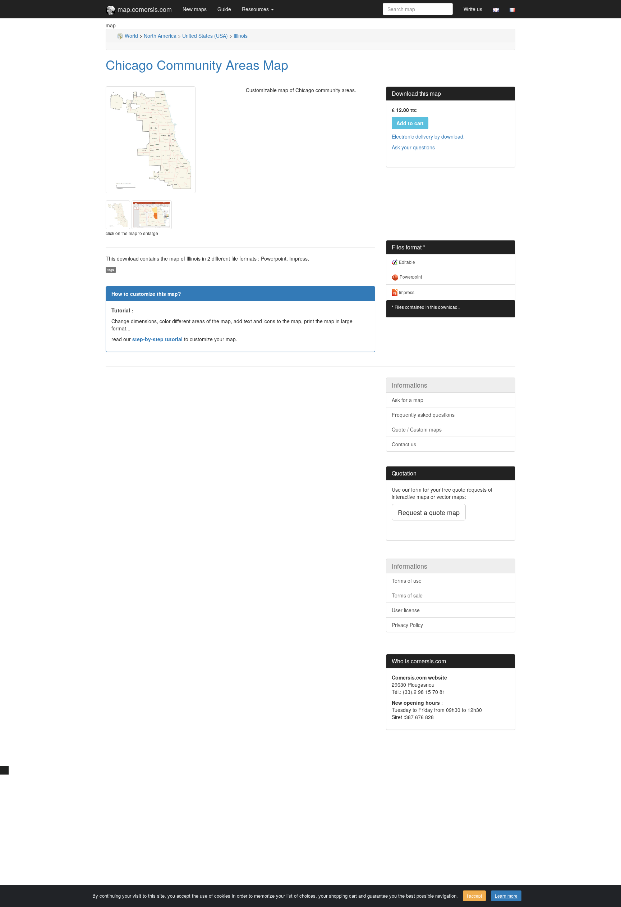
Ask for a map (407, 399)
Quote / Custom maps (417, 429)
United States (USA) (205, 35)
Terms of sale (407, 595)
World (130, 35)
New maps (195, 9)
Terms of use (407, 580)
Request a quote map (429, 512)
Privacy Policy (407, 624)
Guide (224, 9)
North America (160, 35)
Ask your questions (413, 147)
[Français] (512, 9)
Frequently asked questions (423, 414)
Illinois (241, 35)
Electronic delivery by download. (428, 136)
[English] (496, 9)
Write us (473, 9)
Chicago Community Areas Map (197, 64)
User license (406, 610)
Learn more (506, 896)
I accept (474, 896)
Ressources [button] (256, 9)
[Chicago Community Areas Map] (170, 139)
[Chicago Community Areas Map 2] (151, 214)
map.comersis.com (144, 9)
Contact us (404, 444)
